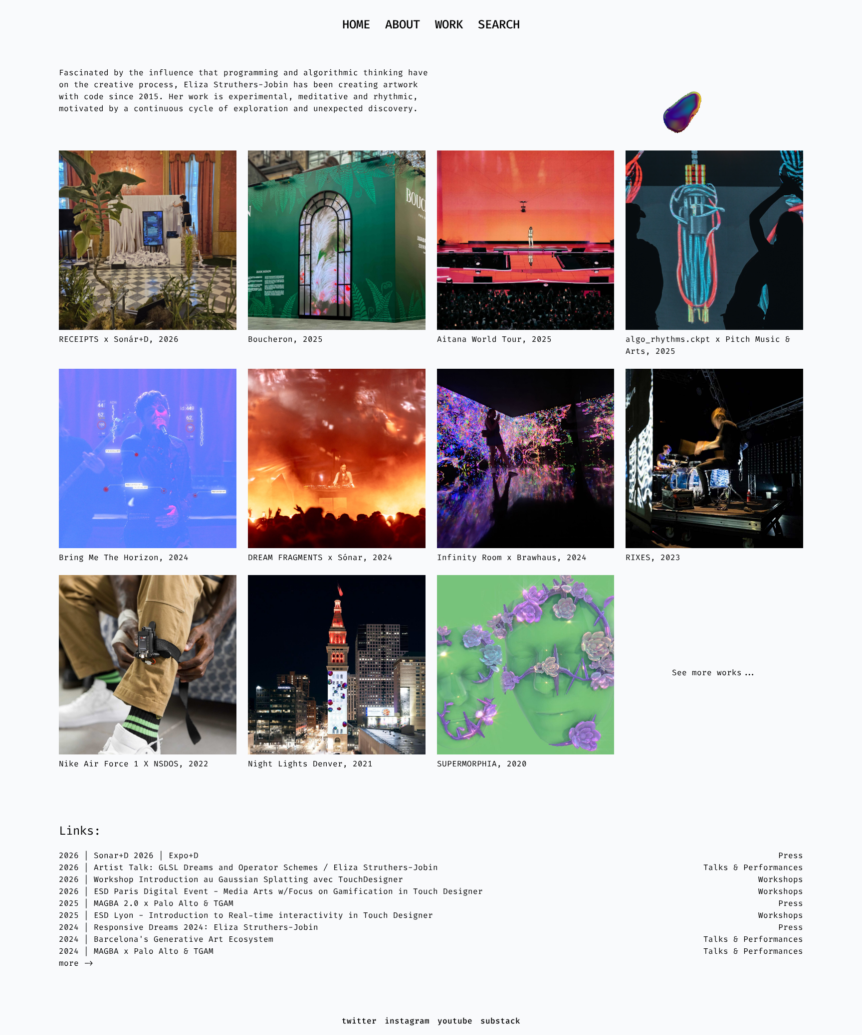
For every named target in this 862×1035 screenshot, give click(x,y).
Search (499, 24)
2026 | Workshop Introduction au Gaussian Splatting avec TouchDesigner (231, 879)
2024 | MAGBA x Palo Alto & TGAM (136, 951)
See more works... (714, 672)
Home (356, 24)
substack (500, 1021)
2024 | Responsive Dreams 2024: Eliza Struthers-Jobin (188, 927)
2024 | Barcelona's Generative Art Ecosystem (166, 939)
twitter (359, 1021)
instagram (407, 1021)
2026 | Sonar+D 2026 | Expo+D (129, 855)
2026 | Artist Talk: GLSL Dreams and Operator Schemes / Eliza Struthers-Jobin (248, 867)
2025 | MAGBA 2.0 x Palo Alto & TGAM (146, 903)
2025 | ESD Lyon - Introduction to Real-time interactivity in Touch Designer (246, 915)
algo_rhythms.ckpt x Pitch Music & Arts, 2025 (708, 345)
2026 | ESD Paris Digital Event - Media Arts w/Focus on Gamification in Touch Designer (271, 891)
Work (449, 24)
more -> (76, 963)
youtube (454, 1021)
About (402, 24)
